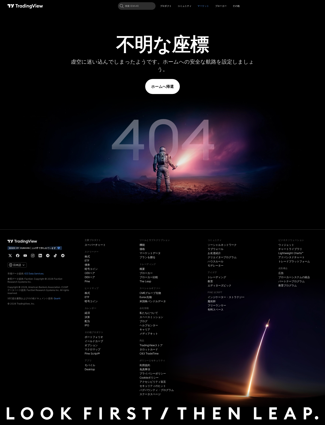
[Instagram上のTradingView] (32, 255)
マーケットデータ (150, 253)
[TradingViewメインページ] (22, 241)
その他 (236, 6)
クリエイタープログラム (222, 257)
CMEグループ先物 (150, 292)
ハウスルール (215, 261)
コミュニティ (184, 6)
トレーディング (217, 277)
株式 (87, 256)
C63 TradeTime (149, 353)
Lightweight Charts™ (290, 253)
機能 (142, 244)
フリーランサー (217, 305)
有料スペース (215, 309)
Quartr (57, 298)
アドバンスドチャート (291, 257)
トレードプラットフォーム (294, 261)
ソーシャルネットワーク (222, 244)
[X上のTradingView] (10, 255)
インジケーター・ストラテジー (226, 297)
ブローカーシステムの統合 (294, 277)
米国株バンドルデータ (153, 301)
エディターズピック (219, 285)
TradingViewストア (151, 345)
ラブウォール (215, 248)
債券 (87, 264)
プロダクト (166, 6)
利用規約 (145, 365)
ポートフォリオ (94, 336)
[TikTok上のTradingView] (55, 255)
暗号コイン (91, 268)
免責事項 (145, 369)
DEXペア (90, 277)
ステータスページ (150, 394)
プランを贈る (147, 257)
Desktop (90, 369)
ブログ (143, 321)
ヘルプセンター (149, 325)
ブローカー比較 (149, 277)
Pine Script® (92, 353)
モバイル (90, 365)
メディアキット (149, 333)
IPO (87, 325)
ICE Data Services (33, 273)
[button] (174, 6)
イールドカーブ (94, 341)
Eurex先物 (146, 297)
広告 (281, 273)
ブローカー (221, 6)
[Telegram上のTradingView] (47, 255)
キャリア (145, 329)
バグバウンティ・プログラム (157, 390)
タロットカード (149, 349)
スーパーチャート (95, 244)
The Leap (145, 281)
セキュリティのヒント (153, 385)
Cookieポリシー (149, 377)
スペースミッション (151, 317)
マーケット (203, 6)
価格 (142, 248)
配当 (87, 321)
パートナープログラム (291, 281)
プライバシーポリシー (153, 373)
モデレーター (215, 265)
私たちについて (149, 312)
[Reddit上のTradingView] (62, 255)
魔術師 (212, 301)
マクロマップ (92, 349)
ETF (87, 260)
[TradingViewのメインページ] (25, 6)
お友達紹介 (214, 253)
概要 (142, 268)
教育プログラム (287, 285)
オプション (91, 345)
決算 (87, 317)
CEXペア (90, 273)
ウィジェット (286, 244)
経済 (87, 312)
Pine (87, 281)
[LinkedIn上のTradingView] (40, 255)
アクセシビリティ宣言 (153, 381)
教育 (210, 281)
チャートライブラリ (290, 248)
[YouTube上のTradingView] (25, 255)
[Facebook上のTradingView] (17, 255)
